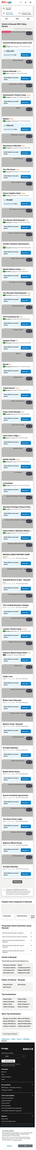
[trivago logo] (7, 2)
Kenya (19, 1039)
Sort (6, 18)
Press (3, 1079)
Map (28, 18)
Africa (13, 1039)
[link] (20, 2)
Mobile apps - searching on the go (11, 1087)
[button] (17, 8)
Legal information (6, 1100)
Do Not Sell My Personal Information (11, 1108)
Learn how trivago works (8, 1121)
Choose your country (7, 1053)
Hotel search (5, 1039)
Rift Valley (26, 1039)
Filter (17, 18)
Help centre (4, 1118)
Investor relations (6, 1077)
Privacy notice (5, 1103)
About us (3, 1072)
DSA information (6, 1105)
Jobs (2, 1074)
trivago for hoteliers (6, 1090)
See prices (25, 55)
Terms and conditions (7, 1098)
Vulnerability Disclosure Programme (11, 1110)
